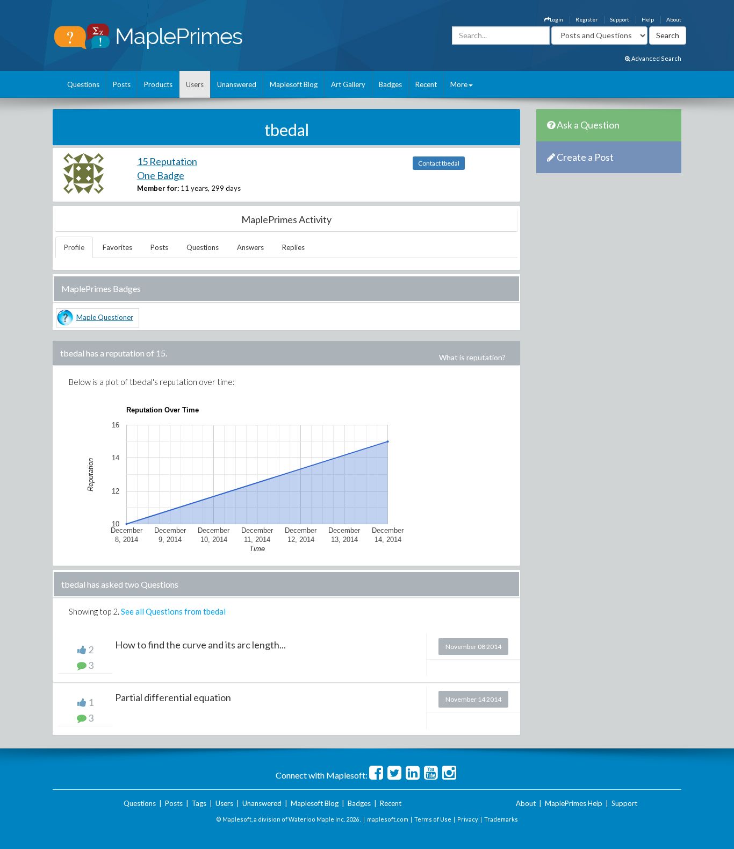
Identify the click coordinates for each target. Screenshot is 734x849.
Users (195, 84)
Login (556, 19)
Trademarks (501, 819)
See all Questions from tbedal (173, 611)
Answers (250, 247)
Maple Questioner (104, 317)
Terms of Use (432, 819)
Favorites (117, 247)
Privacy (467, 819)
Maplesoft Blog (294, 84)
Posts (122, 84)
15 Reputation (167, 161)
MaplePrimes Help (573, 803)
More (458, 84)
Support (619, 19)
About (673, 19)
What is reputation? (472, 357)
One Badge (160, 175)
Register (586, 19)
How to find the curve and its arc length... (200, 645)
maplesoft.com (387, 819)
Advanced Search (655, 58)
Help (648, 19)
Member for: (158, 188)
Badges (390, 84)
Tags (199, 803)
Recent (426, 84)
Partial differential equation (173, 697)
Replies (293, 247)
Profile (74, 247)
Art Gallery (348, 84)
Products (158, 84)
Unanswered (236, 84)
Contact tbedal (438, 163)
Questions (83, 84)
